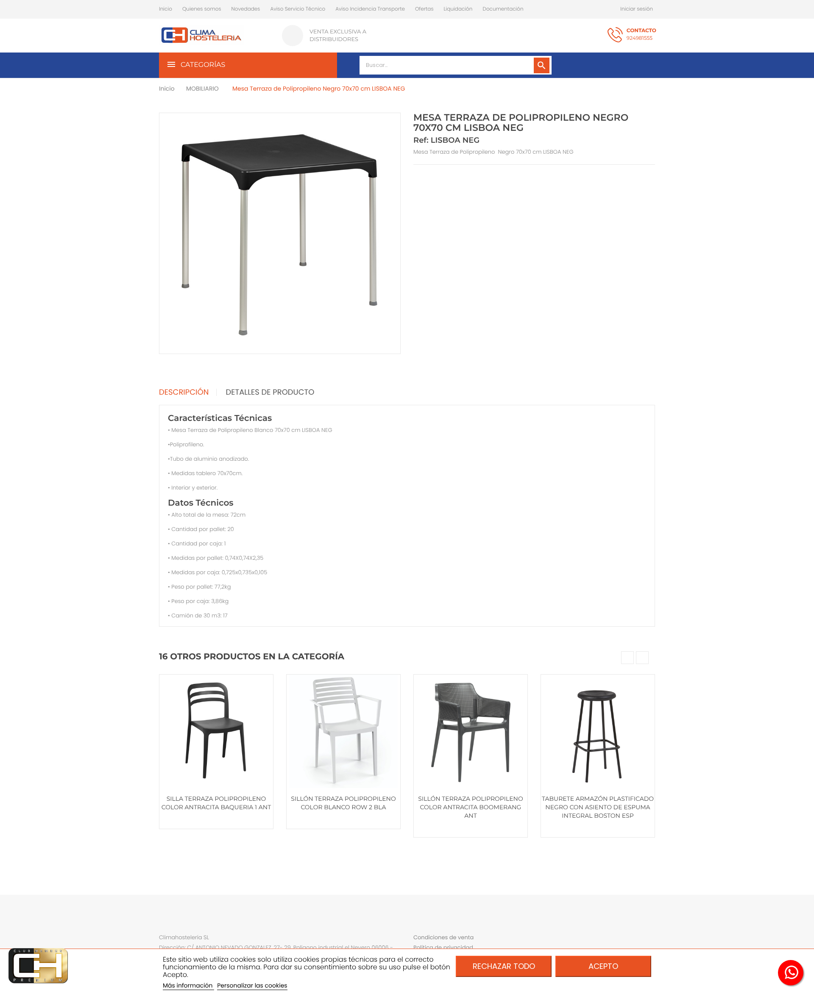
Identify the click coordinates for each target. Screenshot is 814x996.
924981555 (641, 35)
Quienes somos (201, 9)
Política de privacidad (443, 947)
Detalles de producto (270, 392)
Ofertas (424, 9)
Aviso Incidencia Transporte (370, 9)
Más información (188, 985)
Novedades (245, 9)
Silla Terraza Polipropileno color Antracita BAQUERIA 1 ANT (216, 803)
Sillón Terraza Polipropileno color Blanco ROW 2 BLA (343, 803)
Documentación (502, 9)
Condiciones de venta (443, 937)
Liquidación (458, 9)
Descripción (184, 392)
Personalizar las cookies (252, 985)
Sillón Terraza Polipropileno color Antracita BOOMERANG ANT (470, 807)
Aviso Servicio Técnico (297, 9)
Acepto (603, 966)
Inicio (165, 9)
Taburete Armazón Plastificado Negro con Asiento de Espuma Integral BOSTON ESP (598, 807)
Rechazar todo (504, 966)
